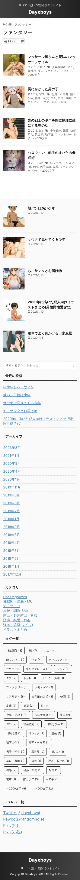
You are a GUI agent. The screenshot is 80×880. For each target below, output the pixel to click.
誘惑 (11, 770)
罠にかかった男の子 (43, 89)
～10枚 (62, 102)
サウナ (12, 669)
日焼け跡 (14, 733)
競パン (57, 751)
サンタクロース (37, 669)
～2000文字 (47, 170)
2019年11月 (12, 487)
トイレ (29, 678)
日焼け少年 (55, 724)
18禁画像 (14, 650)
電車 (11, 779)
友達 (11, 705)
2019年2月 (11, 511)
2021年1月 (11, 455)
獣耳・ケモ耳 (60, 94)
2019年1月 (11, 519)
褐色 (36, 761)
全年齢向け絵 (42, 696)
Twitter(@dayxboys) (21, 812)
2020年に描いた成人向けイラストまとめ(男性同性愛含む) (38, 421)
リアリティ (15, 696)
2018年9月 (11, 527)
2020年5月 (12, 463)
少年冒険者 (59, 67)
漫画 (53, 102)
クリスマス (58, 659)
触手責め (45, 166)
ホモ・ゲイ (44, 687)
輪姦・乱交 (42, 98)
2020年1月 (11, 479)
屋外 (53, 98)
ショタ (63, 669)
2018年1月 (11, 566)
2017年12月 (12, 574)
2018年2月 (11, 558)
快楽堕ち (31, 724)
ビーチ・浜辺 (53, 678)
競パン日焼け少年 (41, 208)
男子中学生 (15, 751)
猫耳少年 (14, 742)
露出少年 (31, 779)
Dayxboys (40, 12)
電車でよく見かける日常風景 (50, 333)
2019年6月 (11, 495)
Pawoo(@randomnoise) (24, 819)
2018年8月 (11, 535)
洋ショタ (55, 163)
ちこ (49, 650)
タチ (66, 71)
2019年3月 (11, 503)
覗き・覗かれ (58, 761)
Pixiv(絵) (10, 825)
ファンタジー (53, 71)
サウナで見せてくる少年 (46, 239)
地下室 (49, 134)
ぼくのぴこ (15, 659)
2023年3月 (12, 447)
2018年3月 (11, 550)
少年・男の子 (17, 715)
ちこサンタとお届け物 (45, 271)
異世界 (32, 71)
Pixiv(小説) (12, 832)
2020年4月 (12, 471)
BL (33, 650)
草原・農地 (65, 98)
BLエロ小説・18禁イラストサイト (40, 868)
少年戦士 (55, 130)
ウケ (46, 102)
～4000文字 (39, 138)
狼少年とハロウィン (18, 387)
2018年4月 (11, 542)
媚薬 (70, 67)
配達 (53, 770)
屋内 (40, 71)
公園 (55, 166)
